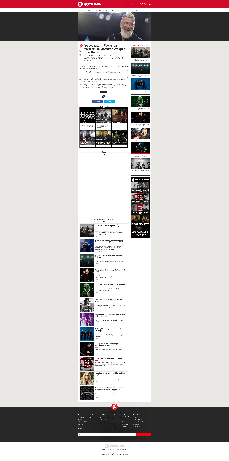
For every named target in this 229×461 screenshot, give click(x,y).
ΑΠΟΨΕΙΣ (136, 10)
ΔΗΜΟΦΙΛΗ (145, 45)
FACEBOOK (112, 452)
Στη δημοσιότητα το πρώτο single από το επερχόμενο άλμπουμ (103, 124)
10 (122, 416)
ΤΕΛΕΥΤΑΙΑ (135, 45)
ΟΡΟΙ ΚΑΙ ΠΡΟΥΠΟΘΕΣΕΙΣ (124, 452)
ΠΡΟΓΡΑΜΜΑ (103, 416)
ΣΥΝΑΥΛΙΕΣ (99, 10)
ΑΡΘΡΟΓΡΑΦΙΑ (125, 420)
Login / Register (129, 4)
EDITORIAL (135, 415)
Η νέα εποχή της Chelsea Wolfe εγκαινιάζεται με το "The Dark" (140, 60)
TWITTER (117, 452)
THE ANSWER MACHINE (138, 424)
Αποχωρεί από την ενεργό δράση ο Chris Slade (140, 125)
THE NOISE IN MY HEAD (138, 416)
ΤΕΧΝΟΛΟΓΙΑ (81, 422)
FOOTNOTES (135, 420)
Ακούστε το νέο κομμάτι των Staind (119, 140)
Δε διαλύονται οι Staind (119, 120)
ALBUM (91, 415)
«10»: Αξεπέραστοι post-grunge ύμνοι (87, 119)
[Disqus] (103, 168)
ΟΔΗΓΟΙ (123, 418)
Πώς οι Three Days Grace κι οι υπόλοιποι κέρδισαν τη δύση (87, 124)
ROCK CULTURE (136, 422)
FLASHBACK (124, 424)
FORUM (144, 10)
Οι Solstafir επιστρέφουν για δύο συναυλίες (140, 171)
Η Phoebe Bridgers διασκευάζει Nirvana (140, 109)
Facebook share (80, 50)
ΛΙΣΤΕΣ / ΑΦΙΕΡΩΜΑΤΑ (123, 10)
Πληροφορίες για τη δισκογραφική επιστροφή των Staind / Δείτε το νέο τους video (103, 139)
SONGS (90, 416)
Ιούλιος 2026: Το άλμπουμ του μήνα (140, 202)
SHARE (98, 99)
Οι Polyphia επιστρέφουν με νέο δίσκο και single (140, 91)
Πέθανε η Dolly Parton (140, 140)
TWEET (110, 99)
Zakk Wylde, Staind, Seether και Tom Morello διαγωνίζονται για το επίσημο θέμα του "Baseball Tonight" (87, 138)
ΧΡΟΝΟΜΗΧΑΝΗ (125, 422)
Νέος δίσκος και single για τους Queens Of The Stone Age (140, 155)
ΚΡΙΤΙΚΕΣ (90, 10)
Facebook (145, 4)
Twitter (149, 4)
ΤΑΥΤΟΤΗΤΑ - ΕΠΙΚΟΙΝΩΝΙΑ (105, 452)
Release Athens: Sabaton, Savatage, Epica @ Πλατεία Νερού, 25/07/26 (140, 223)
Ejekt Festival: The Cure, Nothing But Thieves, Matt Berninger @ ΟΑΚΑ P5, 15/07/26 (140, 233)
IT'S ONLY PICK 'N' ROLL (138, 418)
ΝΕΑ (84, 10)
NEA (79, 412)
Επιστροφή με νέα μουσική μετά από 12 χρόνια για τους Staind (102, 118)
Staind (103, 89)
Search (141, 4)
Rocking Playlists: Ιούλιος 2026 (140, 212)
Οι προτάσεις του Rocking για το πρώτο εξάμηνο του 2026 (140, 190)
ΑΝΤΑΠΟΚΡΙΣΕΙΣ (103, 415)
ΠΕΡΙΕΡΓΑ (80, 420)
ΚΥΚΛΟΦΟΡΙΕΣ (81, 416)
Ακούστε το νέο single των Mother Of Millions (140, 75)
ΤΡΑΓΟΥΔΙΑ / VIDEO (82, 418)
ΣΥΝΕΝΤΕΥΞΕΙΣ (109, 10)
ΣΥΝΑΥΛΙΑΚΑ (81, 415)
